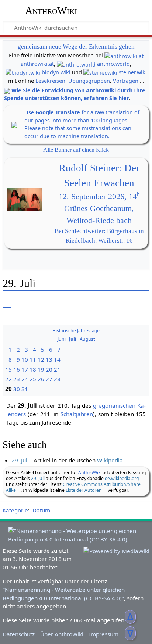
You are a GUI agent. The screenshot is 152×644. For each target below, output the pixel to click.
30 (16, 389)
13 (49, 359)
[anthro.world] (76, 63)
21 (57, 369)
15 (8, 369)
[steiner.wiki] (100, 72)
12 (41, 359)
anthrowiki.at (37, 63)
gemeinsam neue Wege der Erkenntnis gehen (76, 46)
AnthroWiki (51, 11)
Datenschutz (19, 634)
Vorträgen (125, 80)
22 (8, 379)
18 (33, 369)
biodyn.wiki (56, 72)
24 (24, 379)
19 (41, 369)
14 (57, 359)
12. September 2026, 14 (99, 196)
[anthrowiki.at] (124, 55)
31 (24, 389)
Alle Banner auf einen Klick (76, 150)
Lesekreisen (50, 80)
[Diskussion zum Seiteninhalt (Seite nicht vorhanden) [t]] (23, 302)
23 (16, 379)
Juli (72, 339)
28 (57, 379)
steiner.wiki (133, 72)
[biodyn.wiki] (23, 72)
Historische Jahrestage (76, 331)
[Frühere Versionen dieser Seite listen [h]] (126, 302)
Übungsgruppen (89, 80)
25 (33, 379)
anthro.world (113, 63)
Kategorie (15, 510)
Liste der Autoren (84, 490)
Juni (62, 339)
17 (24, 369)
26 (41, 379)
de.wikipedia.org (122, 478)
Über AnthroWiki (61, 634)
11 (33, 359)
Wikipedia (110, 460)
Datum (41, 510)
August (87, 339)
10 (24, 359)
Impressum (103, 634)
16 (16, 369)
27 (49, 379)
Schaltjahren (77, 414)
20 (49, 369)
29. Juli (20, 460)
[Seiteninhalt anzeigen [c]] (7, 302)
